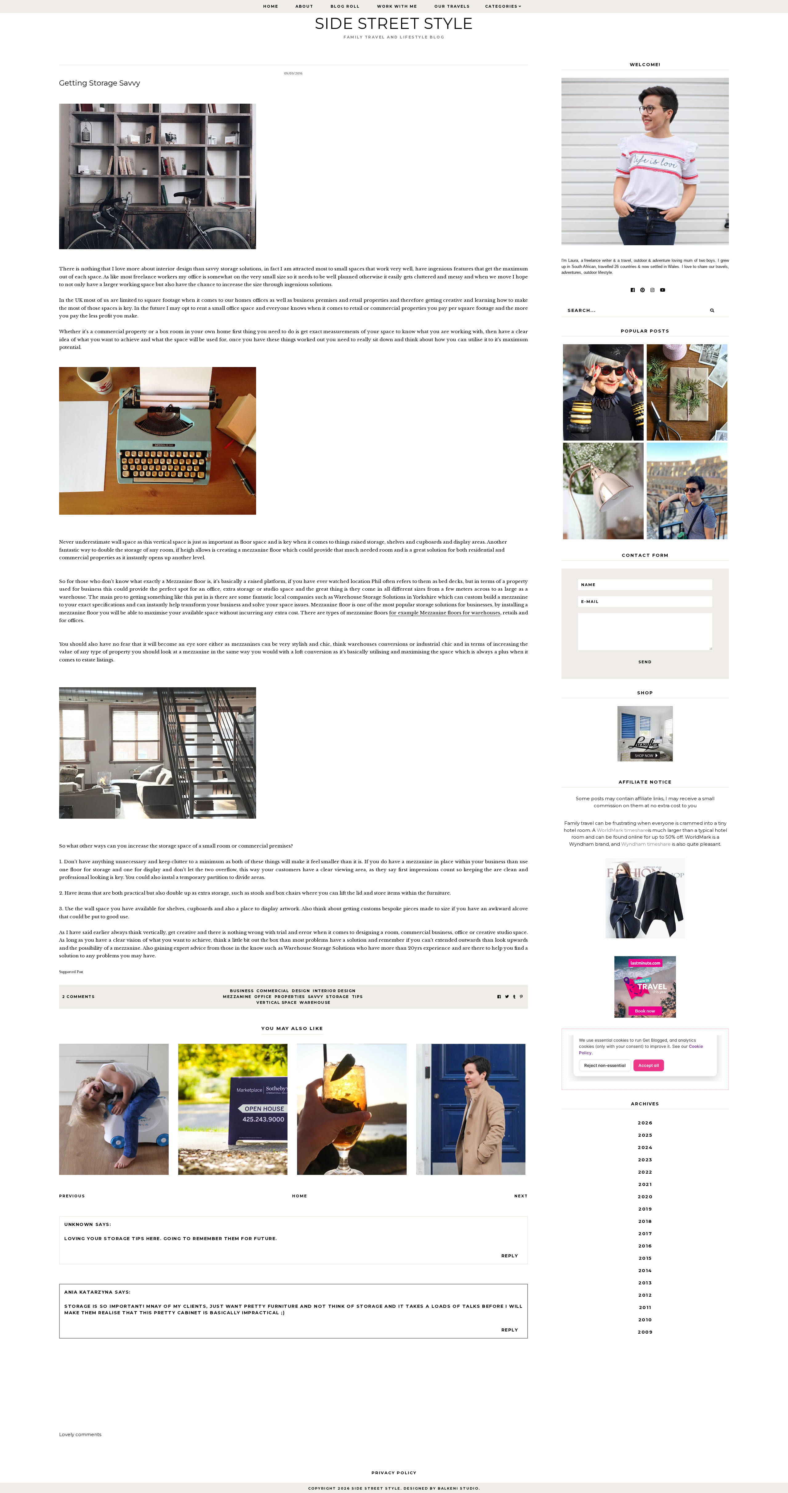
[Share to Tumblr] (514, 997)
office (263, 996)
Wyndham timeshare (646, 844)
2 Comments (78, 996)
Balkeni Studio (458, 1488)
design (301, 990)
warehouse (315, 1002)
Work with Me (397, 6)
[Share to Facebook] (499, 997)
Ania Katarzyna (88, 1292)
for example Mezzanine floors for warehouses (444, 613)
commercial (272, 990)
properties (290, 996)
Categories (501, 6)
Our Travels (452, 6)
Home (270, 6)
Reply (509, 1256)
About (304, 6)
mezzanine (237, 996)
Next (521, 1196)
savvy (316, 996)
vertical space (276, 1002)
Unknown (78, 1224)
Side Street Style (394, 23)
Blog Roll (345, 6)
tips (357, 996)
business (242, 990)
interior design (334, 990)
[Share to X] (507, 997)
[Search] (712, 310)
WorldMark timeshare (622, 830)
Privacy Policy (394, 1472)
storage (337, 996)
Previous (72, 1196)
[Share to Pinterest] (521, 997)
